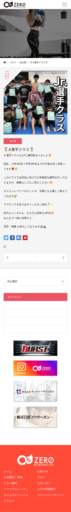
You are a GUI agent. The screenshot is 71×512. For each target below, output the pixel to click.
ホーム (8, 471)
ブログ (11, 312)
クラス (11, 304)
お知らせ (42, 471)
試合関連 (12, 328)
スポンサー (44, 483)
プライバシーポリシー (50, 494)
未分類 (12, 141)
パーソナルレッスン (16, 488)
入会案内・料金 (13, 477)
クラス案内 (10, 483)
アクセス (9, 500)
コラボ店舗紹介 (46, 488)
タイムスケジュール (16, 494)
